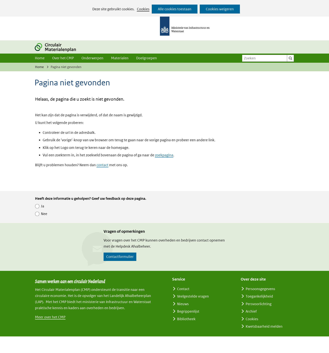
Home (40, 58)
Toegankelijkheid (259, 296)
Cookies (143, 9)
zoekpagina (164, 155)
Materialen (120, 58)
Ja (42, 206)
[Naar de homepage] (57, 52)
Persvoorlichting (259, 304)
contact (102, 165)
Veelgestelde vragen (193, 296)
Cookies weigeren (220, 9)
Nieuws (183, 304)
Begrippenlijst (188, 311)
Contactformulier (120, 256)
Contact (183, 289)
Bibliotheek (186, 319)
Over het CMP (63, 58)
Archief (251, 311)
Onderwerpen (92, 58)
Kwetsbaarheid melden (264, 326)
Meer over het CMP (50, 317)
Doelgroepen (146, 58)
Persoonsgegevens (260, 289)
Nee (44, 214)
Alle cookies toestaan (174, 9)
